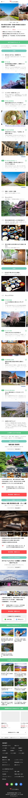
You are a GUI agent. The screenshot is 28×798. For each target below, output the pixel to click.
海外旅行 (4, 743)
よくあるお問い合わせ (19, 776)
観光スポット (17, 764)
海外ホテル (17, 745)
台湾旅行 (4, 750)
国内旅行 (4, 757)
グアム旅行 (12, 748)
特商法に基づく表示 (19, 774)
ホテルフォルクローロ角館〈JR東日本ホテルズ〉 (14, 562)
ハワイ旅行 (4, 748)
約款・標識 (17, 771)
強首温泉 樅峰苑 (14, 444)
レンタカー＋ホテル (19, 759)
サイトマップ (5, 771)
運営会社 (4, 779)
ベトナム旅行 (5, 753)
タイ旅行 (20, 750)
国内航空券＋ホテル (19, 762)
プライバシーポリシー (7, 776)
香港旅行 (12, 750)
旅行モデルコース (6, 764)
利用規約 (4, 774)
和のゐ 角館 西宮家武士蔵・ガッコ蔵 (14, 503)
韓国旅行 (20, 748)
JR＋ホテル (4, 762)
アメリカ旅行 (13, 753)
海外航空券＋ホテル (6, 745)
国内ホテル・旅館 (6, 759)
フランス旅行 (21, 753)
